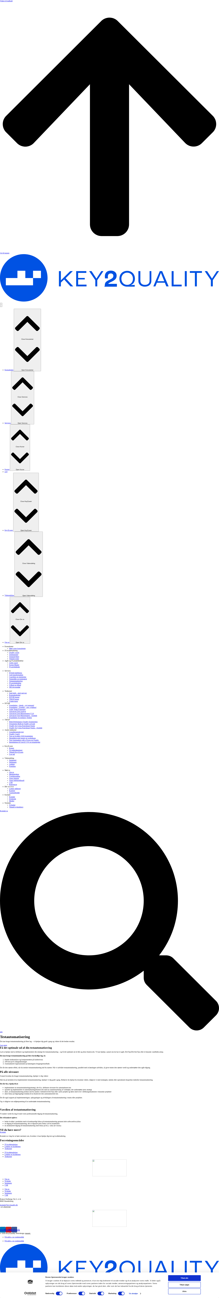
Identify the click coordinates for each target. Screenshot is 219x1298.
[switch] (81, 1293)
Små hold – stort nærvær (18, 693)
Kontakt (12, 797)
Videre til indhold (6, 1)
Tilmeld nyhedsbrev (16, 807)
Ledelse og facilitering (13, 1146)
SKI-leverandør (14, 687)
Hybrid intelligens (15, 673)
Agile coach (13, 663)
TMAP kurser (14, 699)
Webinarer (13, 762)
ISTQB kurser (14, 697)
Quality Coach (14, 734)
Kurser (11, 748)
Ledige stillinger (15, 789)
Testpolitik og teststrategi (18, 679)
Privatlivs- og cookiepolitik (14, 1237)
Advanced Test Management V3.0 (21, 714)
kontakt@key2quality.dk (9, 1205)
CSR (11, 782)
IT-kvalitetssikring (11, 1144)
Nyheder (12, 805)
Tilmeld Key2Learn (16, 752)
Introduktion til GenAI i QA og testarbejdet (24, 742)
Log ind (12, 754)
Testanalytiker (14, 657)
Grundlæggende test (16, 732)
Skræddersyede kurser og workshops (22, 738)
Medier (11, 801)
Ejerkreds (12, 799)
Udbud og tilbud (15, 685)
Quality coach (14, 653)
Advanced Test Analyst (17, 711)
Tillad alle (184, 1278)
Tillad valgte (184, 1285)
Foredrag (12, 766)
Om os (11, 772)
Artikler (12, 764)
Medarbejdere (14, 774)
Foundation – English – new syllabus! (22, 707)
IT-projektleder (14, 667)
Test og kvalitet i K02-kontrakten (21, 736)
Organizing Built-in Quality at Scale (22, 724)
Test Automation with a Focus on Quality (24, 740)
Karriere (12, 791)
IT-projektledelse (15, 683)
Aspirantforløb (14, 793)
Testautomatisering (16, 681)
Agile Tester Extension (17, 709)
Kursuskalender (14, 695)
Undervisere (13, 701)
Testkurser (8, 1149)
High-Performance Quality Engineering (23, 722)
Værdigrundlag (14, 776)
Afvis (184, 1291)
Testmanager (13, 655)
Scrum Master (14, 665)
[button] (109, 1034)
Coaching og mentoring (17, 677)
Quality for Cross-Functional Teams (22, 726)
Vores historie (14, 778)
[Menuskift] (1, 305)
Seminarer (12, 760)
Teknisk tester (14, 659)
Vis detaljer (133, 1293)
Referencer (13, 785)
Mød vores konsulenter (17, 648)
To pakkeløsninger (15, 750)
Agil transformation (16, 675)
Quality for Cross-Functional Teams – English (25, 728)
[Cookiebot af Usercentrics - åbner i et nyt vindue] (30, 1293)
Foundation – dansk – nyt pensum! (21, 705)
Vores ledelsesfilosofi (16, 780)
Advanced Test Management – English (23, 716)
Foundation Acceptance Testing (20, 718)
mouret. (28, 1233)
